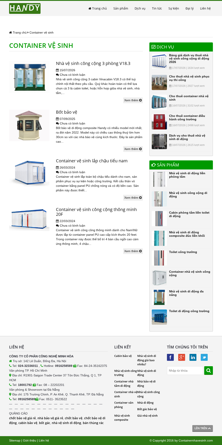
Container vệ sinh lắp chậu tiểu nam (92, 161)
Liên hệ (205, 8)
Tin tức (157, 8)
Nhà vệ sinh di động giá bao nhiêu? (146, 360)
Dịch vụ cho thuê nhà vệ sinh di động (187, 137)
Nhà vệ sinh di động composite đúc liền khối (187, 234)
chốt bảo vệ (73, 418)
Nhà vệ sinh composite (122, 418)
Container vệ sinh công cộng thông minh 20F (96, 211)
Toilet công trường (183, 252)
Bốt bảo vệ (66, 112)
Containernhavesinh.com (196, 440)
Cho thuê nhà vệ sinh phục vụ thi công (189, 78)
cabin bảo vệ (27, 423)
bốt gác (44, 423)
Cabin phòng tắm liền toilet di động (189, 214)
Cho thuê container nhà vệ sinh (189, 97)
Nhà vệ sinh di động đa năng (186, 293)
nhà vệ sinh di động (66, 423)
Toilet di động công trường (189, 311)
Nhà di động (145, 403)
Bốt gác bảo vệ (147, 409)
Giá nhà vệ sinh (147, 416)
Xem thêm (131, 100)
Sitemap (14, 440)
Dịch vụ (140, 8)
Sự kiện (173, 8)
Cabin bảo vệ (123, 356)
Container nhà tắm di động (124, 383)
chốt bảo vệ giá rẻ (22, 418)
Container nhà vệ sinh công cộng (189, 273)
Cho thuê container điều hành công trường (187, 117)
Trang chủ (99, 8)
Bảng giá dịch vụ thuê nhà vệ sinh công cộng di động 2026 (189, 58)
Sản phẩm (120, 8)
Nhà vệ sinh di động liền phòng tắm (187, 174)
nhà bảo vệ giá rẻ (50, 418)
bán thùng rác (93, 423)
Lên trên (201, 428)
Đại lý (190, 8)
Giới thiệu (29, 440)
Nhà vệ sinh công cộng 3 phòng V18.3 (93, 63)
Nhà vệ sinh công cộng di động (188, 194)
